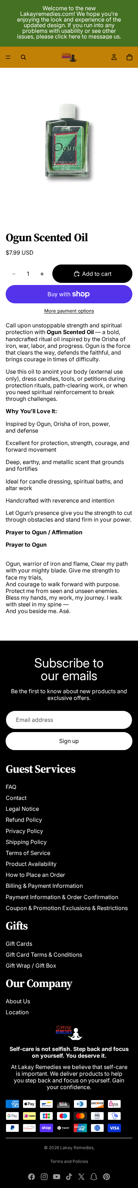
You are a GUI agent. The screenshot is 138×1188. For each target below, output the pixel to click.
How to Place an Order (35, 874)
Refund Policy (24, 819)
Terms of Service (28, 852)
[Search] (23, 57)
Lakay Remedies (76, 1147)
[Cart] (129, 57)
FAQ (11, 786)
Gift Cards (19, 943)
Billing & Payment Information (44, 885)
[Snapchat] (94, 1176)
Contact (16, 797)
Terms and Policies (69, 1161)
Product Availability (31, 863)
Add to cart (96, 273)
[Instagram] (44, 1176)
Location (17, 1012)
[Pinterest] (106, 1176)
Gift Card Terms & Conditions (44, 954)
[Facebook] (31, 1176)
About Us (18, 1001)
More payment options (69, 311)
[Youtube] (56, 1176)
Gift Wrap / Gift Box (31, 965)
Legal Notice (22, 808)
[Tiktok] (69, 1176)
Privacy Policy (24, 830)
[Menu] (8, 57)
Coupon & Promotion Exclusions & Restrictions (67, 907)
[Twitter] (81, 1176)
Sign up (69, 740)
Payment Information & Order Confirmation (62, 897)
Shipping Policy (26, 841)
